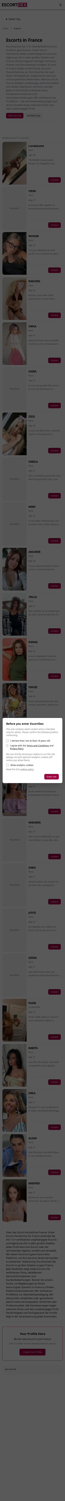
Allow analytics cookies (21, 765)
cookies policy (27, 769)
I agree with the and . (32, 747)
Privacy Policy (16, 748)
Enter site (51, 776)
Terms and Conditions (38, 745)
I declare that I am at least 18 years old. (30, 740)
